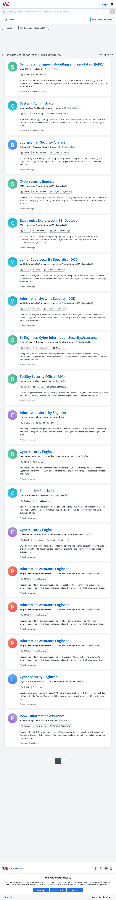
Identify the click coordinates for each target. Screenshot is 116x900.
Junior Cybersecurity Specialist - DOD (49, 259)
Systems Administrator (37, 103)
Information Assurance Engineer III (46, 640)
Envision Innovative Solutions (33, 534)
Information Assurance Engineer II (46, 604)
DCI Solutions (26, 381)
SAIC (22, 186)
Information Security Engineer (43, 412)
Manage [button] (41, 890)
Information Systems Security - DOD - (48, 298)
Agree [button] (75, 890)
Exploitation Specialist (37, 490)
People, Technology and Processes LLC (37, 573)
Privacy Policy (9, 897)
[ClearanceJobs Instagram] (111, 868)
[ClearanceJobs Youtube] (106, 868)
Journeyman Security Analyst (42, 142)
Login (105, 4)
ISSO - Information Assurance (42, 715)
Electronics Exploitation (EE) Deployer (49, 220)
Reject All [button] (58, 890)
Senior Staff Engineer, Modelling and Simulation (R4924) (63, 64)
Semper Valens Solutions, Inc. (33, 342)
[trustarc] (107, 897)
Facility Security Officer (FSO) (42, 376)
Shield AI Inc (25, 68)
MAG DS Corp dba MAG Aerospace (35, 264)
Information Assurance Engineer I (45, 568)
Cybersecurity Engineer (38, 181)
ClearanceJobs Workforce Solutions (36, 108)
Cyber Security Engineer (38, 676)
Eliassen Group (27, 417)
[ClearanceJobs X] (101, 868)
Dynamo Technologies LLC (32, 456)
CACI (22, 225)
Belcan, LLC (25, 147)
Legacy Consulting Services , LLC (34, 681)
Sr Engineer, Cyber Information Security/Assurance (58, 337)
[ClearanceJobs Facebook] (96, 868)
